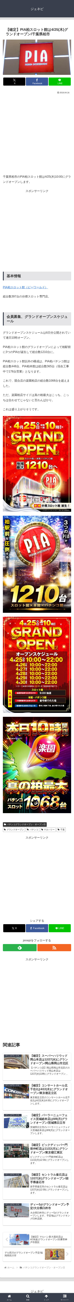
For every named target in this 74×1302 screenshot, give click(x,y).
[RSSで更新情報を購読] (54, 947)
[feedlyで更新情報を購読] (20, 947)
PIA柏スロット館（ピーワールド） (25, 287)
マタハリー (49, 829)
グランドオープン (15, 829)
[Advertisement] (37, 133)
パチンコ (34, 829)
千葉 (62, 829)
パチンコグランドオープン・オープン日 (26, 824)
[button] (66, 769)
